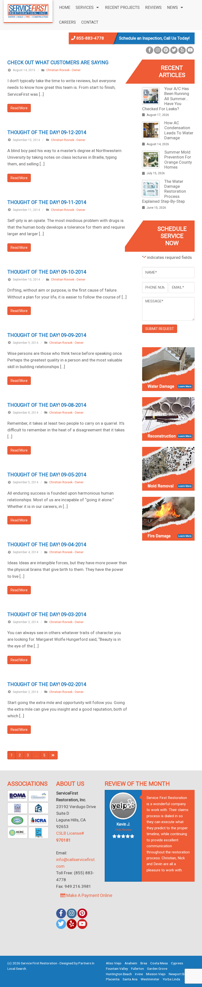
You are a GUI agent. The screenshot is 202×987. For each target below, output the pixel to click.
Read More (19, 108)
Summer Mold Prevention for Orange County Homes (178, 160)
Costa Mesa (159, 963)
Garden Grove (157, 969)
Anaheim (131, 963)
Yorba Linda (171, 979)
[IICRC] (17, 832)
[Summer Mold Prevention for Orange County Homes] (150, 159)
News (172, 7)
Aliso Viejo (113, 963)
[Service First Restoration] (28, 10)
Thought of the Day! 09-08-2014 (46, 405)
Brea (143, 963)
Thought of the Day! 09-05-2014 (46, 475)
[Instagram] (157, 50)
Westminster (150, 979)
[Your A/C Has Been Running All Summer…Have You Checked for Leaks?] (150, 96)
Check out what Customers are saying (57, 62)
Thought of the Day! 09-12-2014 (46, 132)
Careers (67, 22)
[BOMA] (17, 796)
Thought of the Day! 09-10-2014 (46, 272)
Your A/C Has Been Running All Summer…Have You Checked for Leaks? (165, 98)
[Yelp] (182, 50)
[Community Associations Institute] (38, 796)
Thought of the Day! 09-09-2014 (46, 335)
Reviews (153, 7)
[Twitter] (174, 50)
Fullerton (137, 969)
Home (64, 7)
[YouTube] (190, 50)
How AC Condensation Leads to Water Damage (178, 130)
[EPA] (17, 820)
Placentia (112, 979)
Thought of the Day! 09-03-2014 (46, 614)
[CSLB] (38, 808)
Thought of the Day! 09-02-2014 (46, 684)
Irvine (139, 974)
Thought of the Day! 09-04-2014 (46, 545)
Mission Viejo (156, 974)
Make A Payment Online (88, 895)
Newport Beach (180, 974)
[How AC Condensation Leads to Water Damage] (150, 130)
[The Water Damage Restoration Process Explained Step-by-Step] (150, 188)
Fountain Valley (117, 969)
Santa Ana (130, 979)
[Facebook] (149, 50)
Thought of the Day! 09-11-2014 (46, 202)
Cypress (177, 963)
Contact (89, 22)
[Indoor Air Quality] (38, 833)
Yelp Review (123, 829)
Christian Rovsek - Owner (63, 70)
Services (85, 7)
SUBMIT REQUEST (159, 329)
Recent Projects (122, 7)
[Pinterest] (165, 50)
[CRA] (17, 808)
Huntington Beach (119, 974)
